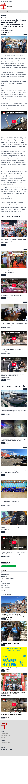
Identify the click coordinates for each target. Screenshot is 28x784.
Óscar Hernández (5, 587)
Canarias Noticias (4, 30)
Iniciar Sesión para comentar (8, 565)
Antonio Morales (5, 574)
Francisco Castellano (6, 583)
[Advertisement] (14, 770)
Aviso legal (3, 737)
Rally (2, 589)
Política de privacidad (5, 735)
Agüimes (3, 572)
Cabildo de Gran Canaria (7, 580)
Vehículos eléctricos (6, 591)
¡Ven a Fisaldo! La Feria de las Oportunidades (12, 295)
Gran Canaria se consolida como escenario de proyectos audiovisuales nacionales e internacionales (12, 375)
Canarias (3, 414)
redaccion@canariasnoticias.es (10, 744)
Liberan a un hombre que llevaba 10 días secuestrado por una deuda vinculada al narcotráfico (11, 714)
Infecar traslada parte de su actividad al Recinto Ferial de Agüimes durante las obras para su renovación (12, 349)
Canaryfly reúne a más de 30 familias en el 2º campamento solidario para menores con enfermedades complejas (12, 501)
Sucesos (2, 443)
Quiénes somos (4, 733)
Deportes (3, 582)
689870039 (7, 742)
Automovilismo (4, 576)
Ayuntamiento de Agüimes (7, 578)
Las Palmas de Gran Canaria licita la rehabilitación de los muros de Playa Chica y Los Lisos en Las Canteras (13, 616)
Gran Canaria (3, 15)
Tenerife (2, 475)
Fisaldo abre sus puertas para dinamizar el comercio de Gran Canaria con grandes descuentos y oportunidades (14, 241)
